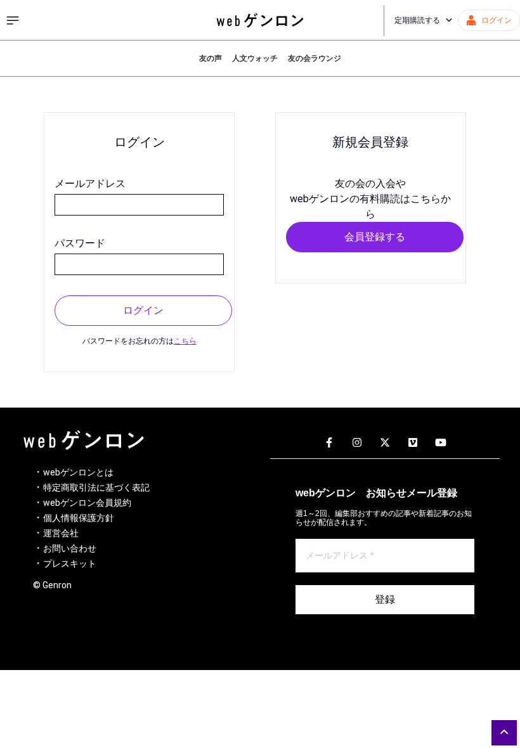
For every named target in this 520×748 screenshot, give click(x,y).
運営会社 (61, 533)
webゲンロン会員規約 (87, 503)
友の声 (210, 58)
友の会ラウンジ (314, 58)
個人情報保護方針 (78, 518)
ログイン (143, 310)
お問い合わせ (69, 548)
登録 (385, 599)
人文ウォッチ (255, 58)
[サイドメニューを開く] (12, 20)
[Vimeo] (413, 443)
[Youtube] (441, 443)
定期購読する (417, 20)
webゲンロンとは (78, 472)
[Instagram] (357, 443)
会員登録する (374, 237)
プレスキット (69, 563)
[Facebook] (329, 443)
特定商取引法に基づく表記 (96, 487)
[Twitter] (385, 443)
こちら (185, 341)
